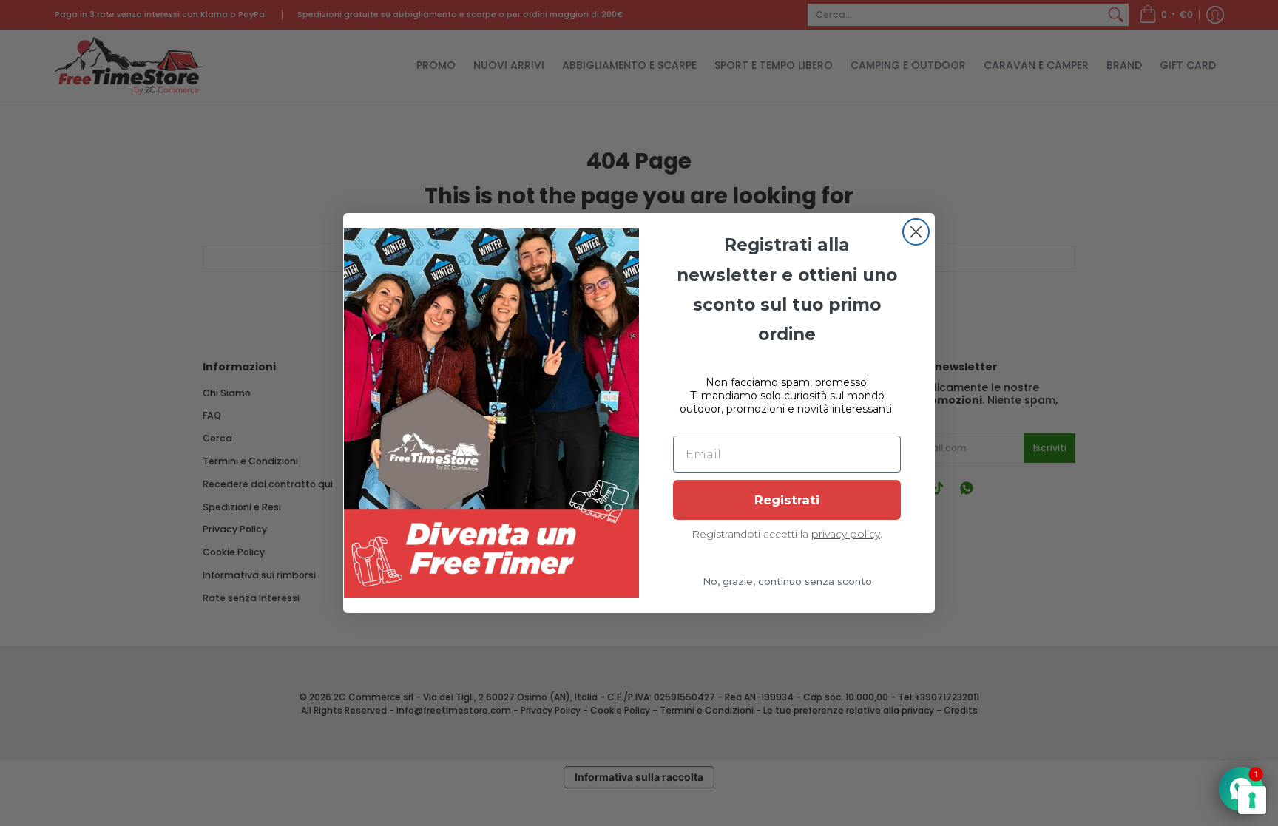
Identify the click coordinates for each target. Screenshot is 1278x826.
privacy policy (845, 534)
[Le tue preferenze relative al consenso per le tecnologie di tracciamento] (1252, 800)
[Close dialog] (916, 232)
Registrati (786, 499)
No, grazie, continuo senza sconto (787, 581)
